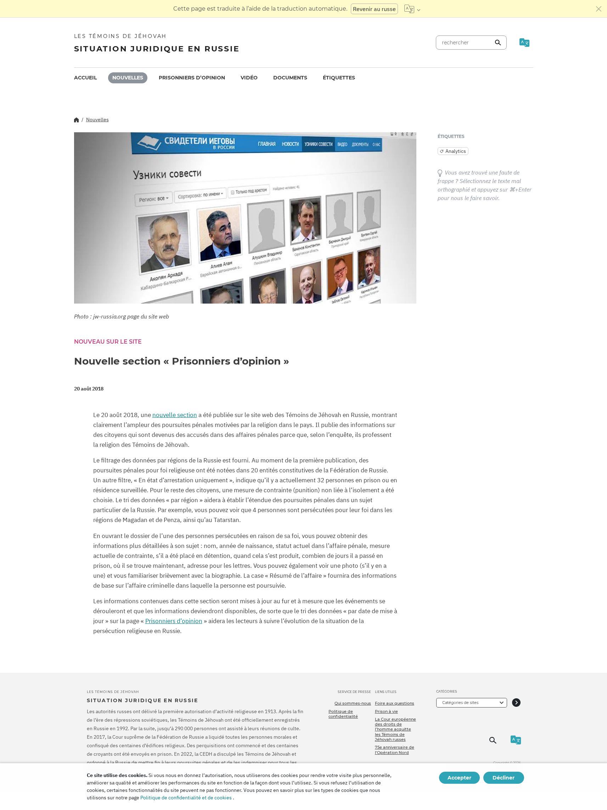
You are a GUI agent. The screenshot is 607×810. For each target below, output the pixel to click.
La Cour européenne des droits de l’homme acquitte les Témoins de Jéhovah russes (395, 729)
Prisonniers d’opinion (192, 77)
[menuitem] (85, 77)
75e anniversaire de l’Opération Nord (394, 750)
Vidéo (249, 77)
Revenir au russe (374, 8)
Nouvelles (127, 77)
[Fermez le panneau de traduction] (598, 9)
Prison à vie (386, 711)
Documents (290, 77)
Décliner (504, 778)
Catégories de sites (460, 702)
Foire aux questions (394, 703)
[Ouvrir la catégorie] (516, 703)
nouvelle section (174, 415)
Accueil (85, 77)
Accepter (459, 778)
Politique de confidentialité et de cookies (186, 797)
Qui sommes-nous (353, 703)
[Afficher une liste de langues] (412, 9)
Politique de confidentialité (343, 714)
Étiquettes (339, 77)
